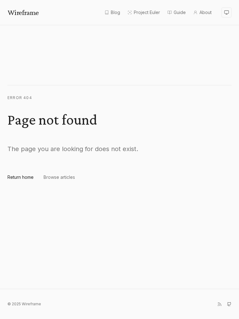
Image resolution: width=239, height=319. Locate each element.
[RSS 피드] (219, 304)
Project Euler (147, 12)
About (205, 12)
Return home (20, 177)
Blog (115, 12)
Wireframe (23, 12)
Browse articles (59, 177)
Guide (180, 12)
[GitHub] (229, 304)
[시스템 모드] (227, 12)
